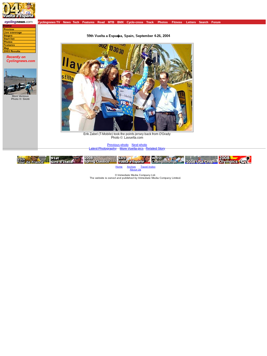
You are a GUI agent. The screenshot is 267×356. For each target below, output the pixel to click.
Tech (76, 22)
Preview (9, 29)
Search (203, 22)
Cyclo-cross (135, 22)
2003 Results (12, 51)
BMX (120, 22)
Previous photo (118, 145)
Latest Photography (103, 148)
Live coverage (13, 32)
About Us (135, 169)
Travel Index (148, 166)
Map (6, 48)
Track (150, 22)
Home (7, 26)
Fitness (177, 22)
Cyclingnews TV (49, 22)
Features (88, 22)
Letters (191, 22)
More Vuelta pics (131, 148)
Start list (9, 38)
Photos (163, 22)
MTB (111, 22)
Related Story (155, 148)
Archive (131, 166)
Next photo (139, 145)
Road (101, 22)
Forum (216, 22)
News (67, 22)
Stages (8, 35)
